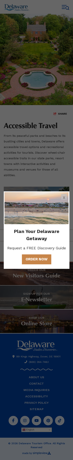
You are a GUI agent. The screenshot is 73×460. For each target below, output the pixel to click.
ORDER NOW (37, 259)
